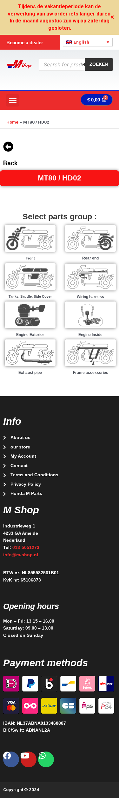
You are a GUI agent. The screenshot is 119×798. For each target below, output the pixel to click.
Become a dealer (24, 42)
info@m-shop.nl (20, 554)
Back (10, 163)
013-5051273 (25, 547)
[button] (12, 100)
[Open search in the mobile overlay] (76, 64)
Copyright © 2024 (21, 789)
